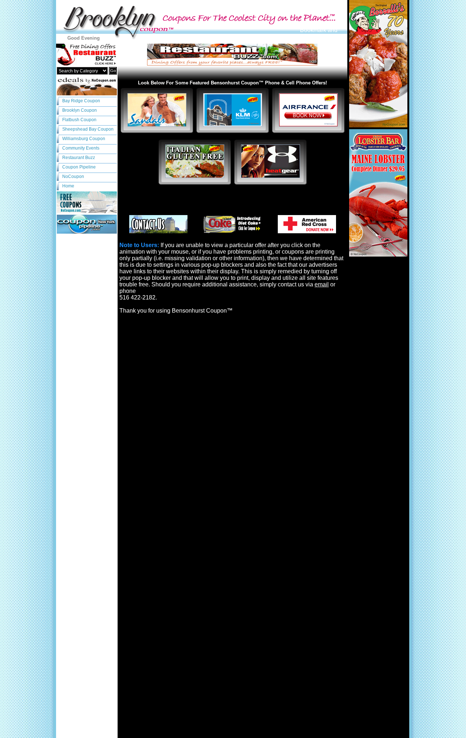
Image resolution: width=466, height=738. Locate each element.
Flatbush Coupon (79, 119)
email (322, 284)
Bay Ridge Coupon (81, 100)
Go (113, 70)
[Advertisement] (232, 201)
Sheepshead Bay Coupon (88, 129)
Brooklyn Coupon (79, 110)
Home (68, 186)
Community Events (80, 148)
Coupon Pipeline (79, 167)
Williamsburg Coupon (83, 138)
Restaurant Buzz (78, 157)
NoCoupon (73, 176)
